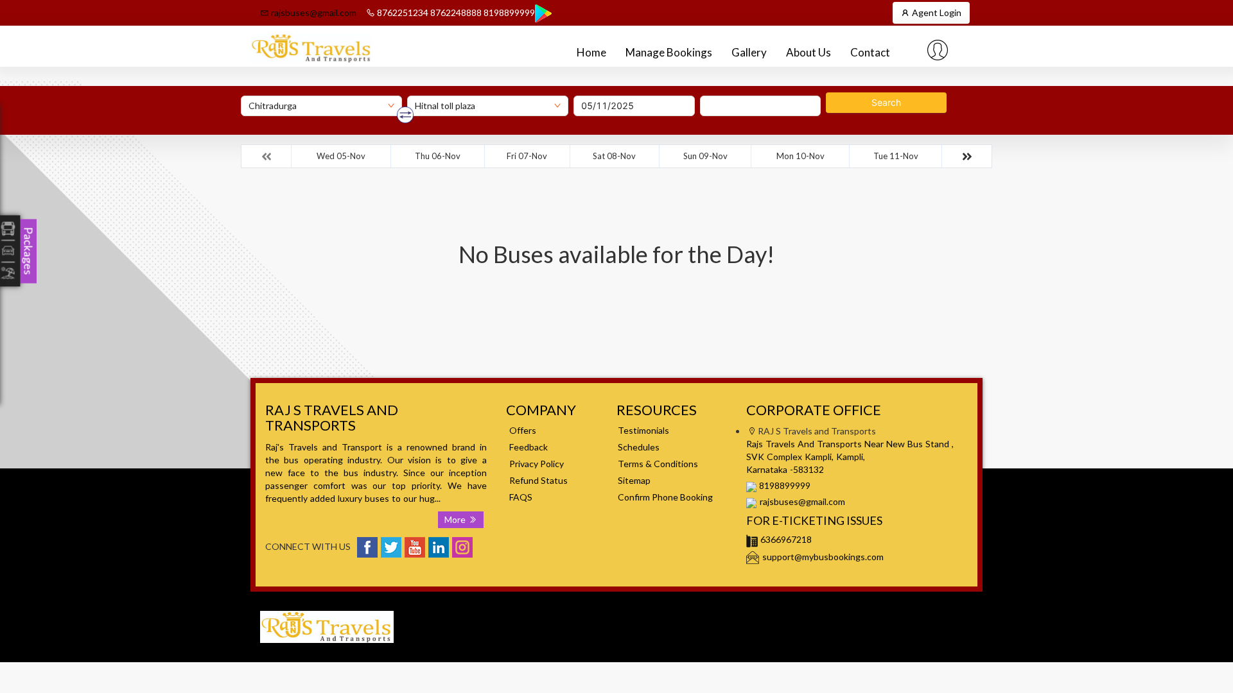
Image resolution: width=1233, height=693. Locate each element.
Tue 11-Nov (895, 156)
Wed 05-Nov (341, 156)
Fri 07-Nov (527, 156)
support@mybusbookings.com (823, 556)
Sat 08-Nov (614, 156)
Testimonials (643, 430)
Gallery (749, 52)
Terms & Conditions (658, 463)
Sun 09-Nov (705, 156)
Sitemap (634, 480)
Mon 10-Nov (800, 156)
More (456, 519)
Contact (870, 52)
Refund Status (538, 480)
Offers (522, 430)
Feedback (528, 446)
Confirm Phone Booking (665, 497)
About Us (808, 52)
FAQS (520, 497)
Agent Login (935, 12)
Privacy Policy (536, 463)
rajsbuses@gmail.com (312, 12)
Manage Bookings (668, 52)
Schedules (639, 446)
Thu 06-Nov (437, 156)
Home (591, 52)
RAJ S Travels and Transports (831, 610)
